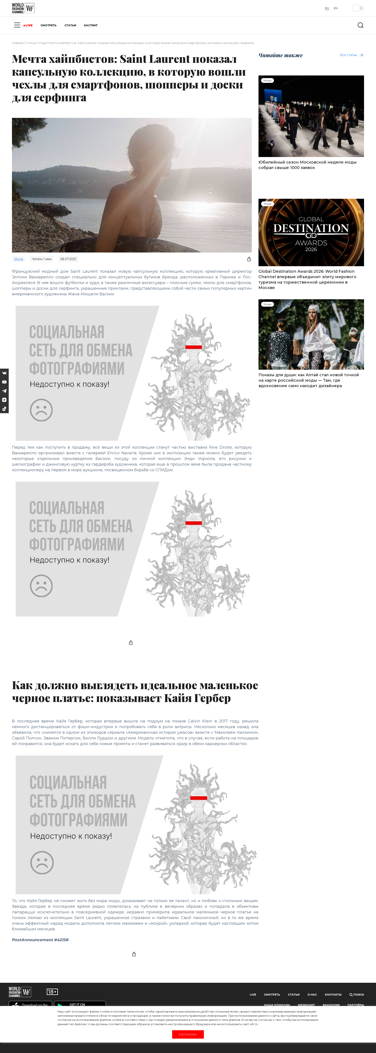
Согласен (188, 1034)
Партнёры (355, 1005)
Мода (42, 43)
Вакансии (331, 1005)
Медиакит (306, 1005)
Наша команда (277, 1005)
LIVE (29, 25)
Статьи (31, 43)
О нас (312, 994)
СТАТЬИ (70, 25)
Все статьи (348, 55)
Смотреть (272, 994)
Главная (18, 43)
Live (253, 994)
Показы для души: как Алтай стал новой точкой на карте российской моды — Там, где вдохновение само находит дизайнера (308, 380)
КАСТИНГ (91, 25)
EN (336, 8)
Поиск (358, 994)
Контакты (333, 994)
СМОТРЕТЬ (48, 25)
